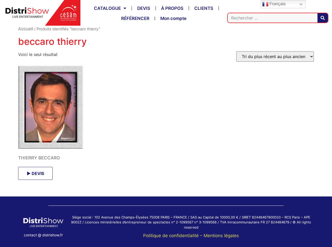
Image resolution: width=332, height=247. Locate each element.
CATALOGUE (107, 8)
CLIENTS (203, 8)
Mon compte (173, 18)
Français (277, 4)
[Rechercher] (322, 18)
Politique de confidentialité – (173, 235)
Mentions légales (221, 235)
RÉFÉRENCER (135, 18)
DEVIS (143, 8)
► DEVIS (35, 173)
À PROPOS (172, 8)
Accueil (25, 28)
